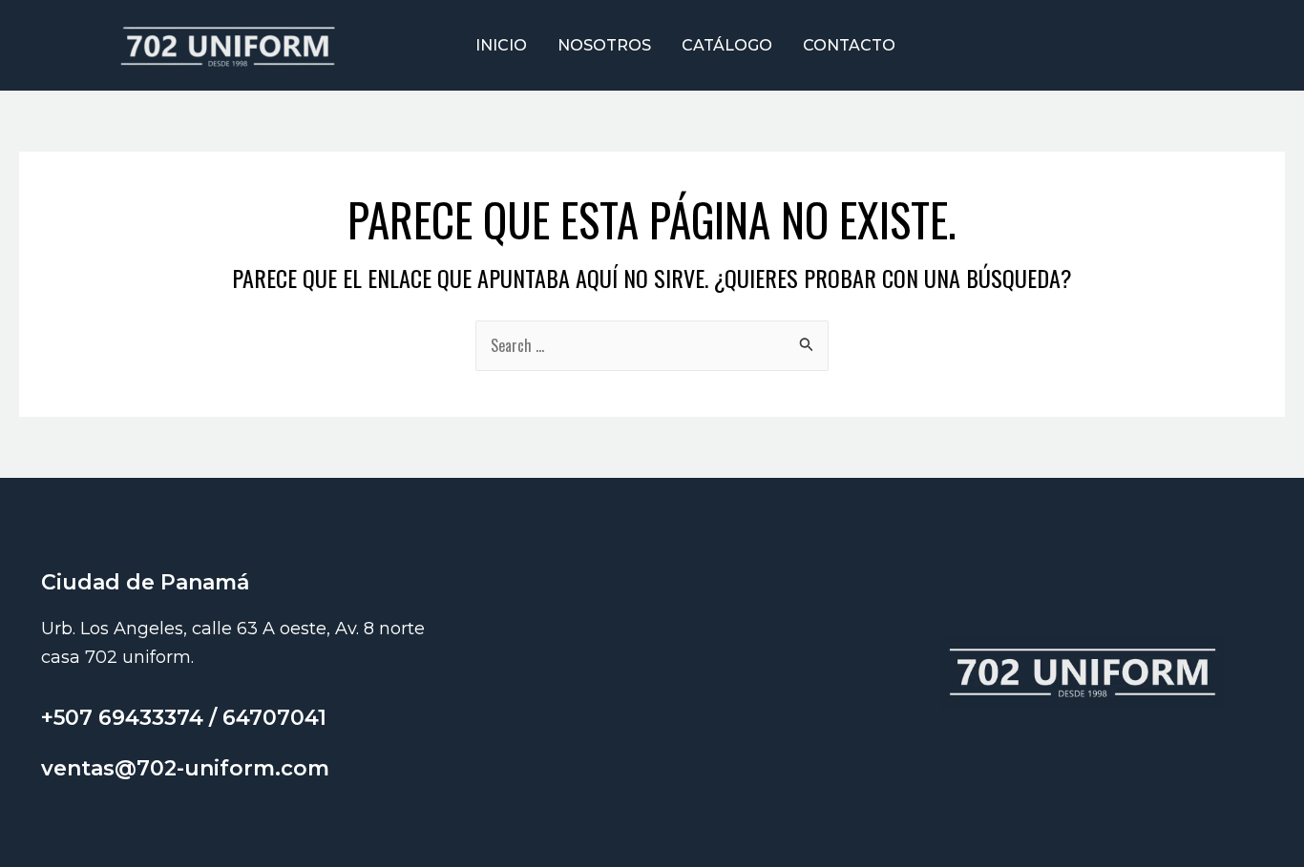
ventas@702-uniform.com (185, 768)
